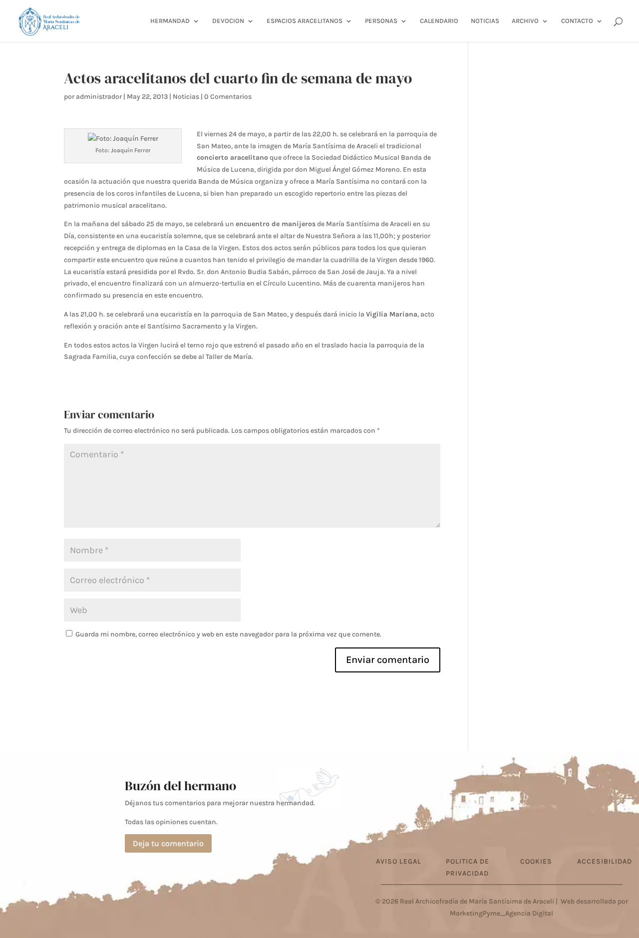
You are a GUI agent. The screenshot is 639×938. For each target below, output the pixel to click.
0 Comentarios (228, 96)
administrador (99, 96)
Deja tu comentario (168, 843)
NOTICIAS (485, 20)
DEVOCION (228, 20)
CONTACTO (577, 20)
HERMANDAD (170, 20)
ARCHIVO (525, 20)
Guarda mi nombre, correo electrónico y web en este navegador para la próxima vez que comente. (228, 634)
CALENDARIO (439, 20)
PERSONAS (381, 20)
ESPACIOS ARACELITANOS (304, 20)
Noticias (186, 96)
